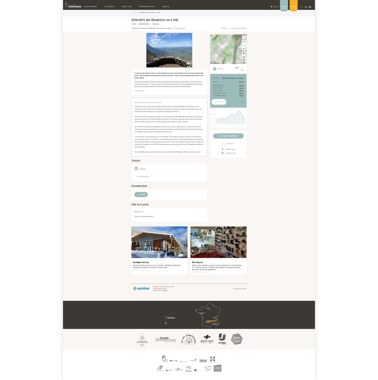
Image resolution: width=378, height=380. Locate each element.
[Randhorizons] (165, 339)
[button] (306, 7)
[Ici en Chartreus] (188, 339)
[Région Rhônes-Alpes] (193, 360)
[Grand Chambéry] (217, 368)
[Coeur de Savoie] (208, 369)
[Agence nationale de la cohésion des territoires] (184, 361)
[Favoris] (301, 7)
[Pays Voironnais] (179, 370)
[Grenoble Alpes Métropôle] (188, 369)
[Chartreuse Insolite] (236, 339)
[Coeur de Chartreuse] (160, 368)
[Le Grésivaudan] (169, 370)
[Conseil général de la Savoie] (212, 359)
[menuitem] (73, 4)
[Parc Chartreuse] (165, 358)
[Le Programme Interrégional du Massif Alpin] (174, 361)
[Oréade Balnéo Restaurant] (142, 339)
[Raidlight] (207, 339)
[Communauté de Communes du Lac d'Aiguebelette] (198, 370)
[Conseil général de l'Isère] (203, 360)
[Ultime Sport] (222, 339)
